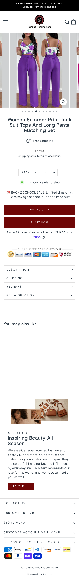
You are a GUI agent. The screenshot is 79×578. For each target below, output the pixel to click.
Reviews (14, 287)
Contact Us (14, 503)
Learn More (21, 486)
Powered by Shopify (39, 574)
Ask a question (20, 295)
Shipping (24, 156)
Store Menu (14, 523)
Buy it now (39, 222)
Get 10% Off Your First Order (32, 542)
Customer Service (21, 513)
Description (17, 270)
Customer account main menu (32, 532)
